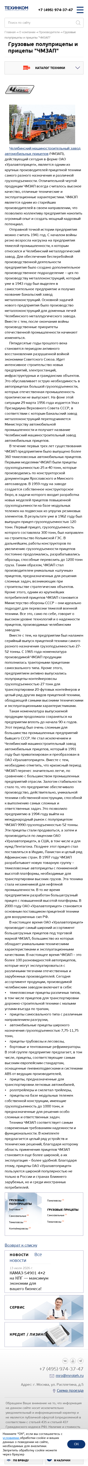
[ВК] (65, 1361)
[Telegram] (80, 1361)
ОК (76, 1444)
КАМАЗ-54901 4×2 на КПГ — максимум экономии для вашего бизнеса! (29, 1280)
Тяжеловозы (18, 1222)
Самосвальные (19, 1216)
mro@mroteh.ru (69, 1375)
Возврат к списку (21, 1245)
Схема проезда (70, 1390)
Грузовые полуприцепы (20, 1202)
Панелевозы (55, 1200)
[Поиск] (78, 23)
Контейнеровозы (20, 1228)
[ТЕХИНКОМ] (16, 9)
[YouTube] (73, 1361)
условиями (11, 1438)
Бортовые (16, 1209)
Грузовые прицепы (63, 1210)
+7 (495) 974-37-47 (55, 9)
